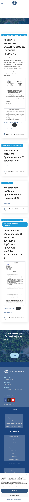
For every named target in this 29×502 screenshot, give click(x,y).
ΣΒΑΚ (14, 439)
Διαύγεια (14, 453)
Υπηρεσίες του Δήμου (13, 436)
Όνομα (6, 339)
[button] (27, 474)
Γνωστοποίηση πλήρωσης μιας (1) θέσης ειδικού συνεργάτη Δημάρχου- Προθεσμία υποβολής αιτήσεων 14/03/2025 (14, 244)
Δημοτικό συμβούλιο (10, 420)
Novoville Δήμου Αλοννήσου (14, 450)
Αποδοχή (14, 490)
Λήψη (14, 124)
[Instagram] (9, 400)
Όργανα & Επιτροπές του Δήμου (13, 423)
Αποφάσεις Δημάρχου (10, 470)
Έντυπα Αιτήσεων (14, 445)
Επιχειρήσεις (14, 442)
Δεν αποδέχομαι (14, 495)
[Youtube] (13, 400)
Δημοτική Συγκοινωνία (14, 447)
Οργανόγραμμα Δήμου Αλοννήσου (13, 426)
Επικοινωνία (14, 456)
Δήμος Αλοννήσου (10, 134)
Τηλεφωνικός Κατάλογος (14, 459)
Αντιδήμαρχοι (9, 418)
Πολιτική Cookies (10, 499)
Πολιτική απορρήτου (18, 499)
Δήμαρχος (8, 415)
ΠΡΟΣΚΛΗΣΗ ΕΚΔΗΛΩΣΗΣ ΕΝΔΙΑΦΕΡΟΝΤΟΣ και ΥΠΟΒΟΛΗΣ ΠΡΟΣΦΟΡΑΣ (14, 46)
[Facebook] (5, 400)
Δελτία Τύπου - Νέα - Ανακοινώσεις (12, 145)
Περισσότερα (7, 128)
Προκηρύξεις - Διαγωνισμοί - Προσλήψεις (14, 35)
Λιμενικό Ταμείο (7, 183)
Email (5, 347)
